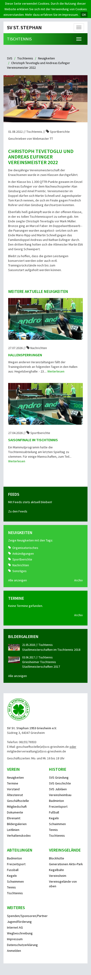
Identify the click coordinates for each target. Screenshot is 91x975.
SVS (9, 58)
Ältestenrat (15, 795)
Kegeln (54, 818)
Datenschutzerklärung (22, 945)
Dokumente (15, 812)
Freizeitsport (58, 806)
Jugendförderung (19, 922)
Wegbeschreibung (20, 933)
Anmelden (14, 951)
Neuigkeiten (46, 58)
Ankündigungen (23, 553)
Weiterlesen (55, 371)
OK (84, 15)
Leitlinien (13, 830)
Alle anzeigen (17, 580)
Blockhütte (56, 858)
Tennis (53, 830)
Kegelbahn (56, 870)
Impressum (15, 939)
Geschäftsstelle (18, 801)
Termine (12, 783)
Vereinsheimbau (60, 795)
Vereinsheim (57, 876)
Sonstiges (19, 571)
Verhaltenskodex (19, 835)
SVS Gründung (59, 777)
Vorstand (13, 789)
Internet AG (15, 927)
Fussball (12, 870)
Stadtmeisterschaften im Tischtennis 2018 (51, 650)
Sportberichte (22, 559)
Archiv (78, 580)
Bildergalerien (17, 824)
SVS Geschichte (60, 783)
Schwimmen (57, 824)
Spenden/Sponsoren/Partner (27, 916)
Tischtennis (19, 39)
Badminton (56, 801)
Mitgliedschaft (17, 806)
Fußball (54, 812)
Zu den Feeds (17, 511)
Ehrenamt (13, 818)
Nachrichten (20, 565)
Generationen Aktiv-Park (66, 864)
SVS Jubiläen (58, 789)
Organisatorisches (25, 548)
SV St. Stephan (24, 27)
